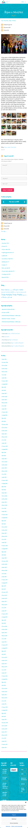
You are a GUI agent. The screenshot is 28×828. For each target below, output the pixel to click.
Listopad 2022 (4, 483)
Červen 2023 (4, 461)
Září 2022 (4, 489)
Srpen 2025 (4, 393)
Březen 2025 (4, 402)
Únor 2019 (4, 607)
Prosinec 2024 (5, 412)
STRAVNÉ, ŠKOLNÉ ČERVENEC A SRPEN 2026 (11, 315)
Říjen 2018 (4, 620)
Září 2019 (4, 589)
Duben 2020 (4, 567)
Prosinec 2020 (5, 545)
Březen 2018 (4, 635)
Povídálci (3, 265)
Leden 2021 (4, 542)
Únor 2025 (4, 406)
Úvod (2, 20)
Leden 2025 (4, 409)
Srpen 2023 (4, 458)
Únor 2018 (4, 639)
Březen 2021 (4, 536)
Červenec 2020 (5, 561)
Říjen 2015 (4, 713)
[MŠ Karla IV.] (6, 2)
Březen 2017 (4, 666)
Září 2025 (4, 390)
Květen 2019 (4, 598)
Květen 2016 (4, 691)
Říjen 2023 (4, 452)
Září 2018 (4, 623)
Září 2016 (4, 685)
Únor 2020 (4, 573)
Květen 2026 (4, 368)
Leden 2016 (4, 704)
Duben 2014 (4, 747)
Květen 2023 (4, 465)
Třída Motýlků (13, 147)
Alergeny (11, 290)
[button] (26, 802)
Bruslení (3, 246)
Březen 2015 (4, 735)
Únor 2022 (4, 508)
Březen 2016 (4, 698)
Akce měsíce (5, 289)
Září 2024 (4, 421)
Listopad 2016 (4, 679)
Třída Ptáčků (17, 294)
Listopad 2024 (4, 415)
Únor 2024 (4, 440)
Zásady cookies (8, 826)
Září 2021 (4, 524)
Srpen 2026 (4, 359)
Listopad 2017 (4, 648)
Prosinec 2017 (5, 645)
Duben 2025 (4, 399)
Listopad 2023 (4, 449)
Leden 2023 (4, 477)
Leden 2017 (4, 673)
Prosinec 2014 (4, 744)
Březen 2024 (4, 437)
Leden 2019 (4, 611)
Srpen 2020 (4, 558)
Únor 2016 (4, 701)
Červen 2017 (4, 657)
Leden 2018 (4, 642)
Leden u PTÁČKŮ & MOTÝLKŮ (14, 333)
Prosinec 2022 (5, 480)
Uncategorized (5, 274)
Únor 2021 (4, 539)
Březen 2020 (4, 570)
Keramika (8, 292)
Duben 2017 (4, 663)
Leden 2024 (4, 443)
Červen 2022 (4, 496)
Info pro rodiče (7, 147)
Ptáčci (15, 292)
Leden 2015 (4, 741)
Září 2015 (4, 716)
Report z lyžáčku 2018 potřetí (17, 343)
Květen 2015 (4, 729)
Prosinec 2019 (4, 579)
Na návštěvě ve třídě (6, 259)
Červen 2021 (4, 527)
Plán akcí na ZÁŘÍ (14, 202)
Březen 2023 (4, 471)
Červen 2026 (4, 365)
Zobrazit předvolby (14, 823)
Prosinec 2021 (5, 514)
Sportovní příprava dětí (21, 292)
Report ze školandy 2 (13, 340)
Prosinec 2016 (4, 676)
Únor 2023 (4, 474)
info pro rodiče (5, 249)
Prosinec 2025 (5, 381)
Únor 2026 (4, 375)
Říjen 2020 (4, 552)
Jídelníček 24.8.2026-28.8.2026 (8, 309)
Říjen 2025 (4, 387)
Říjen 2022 (4, 486)
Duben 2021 (4, 533)
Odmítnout (14, 819)
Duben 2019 (4, 601)
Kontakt (23, 784)
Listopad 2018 (4, 617)
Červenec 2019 (5, 592)
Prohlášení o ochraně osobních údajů (16, 826)
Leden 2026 (4, 378)
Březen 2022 (4, 505)
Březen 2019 (4, 604)
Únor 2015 (4, 738)
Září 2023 (4, 455)
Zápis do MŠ (4, 277)
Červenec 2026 (5, 362)
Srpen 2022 (4, 493)
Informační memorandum (24, 778)
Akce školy (6, 20)
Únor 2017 (4, 670)
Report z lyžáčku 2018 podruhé (17, 346)
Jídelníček (3, 292)
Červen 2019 (4, 595)
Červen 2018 (4, 626)
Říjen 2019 (4, 586)
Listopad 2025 (4, 384)
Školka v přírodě (7, 297)
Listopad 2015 (4, 710)
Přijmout (14, 815)
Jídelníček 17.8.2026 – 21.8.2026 (8, 318)
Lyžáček (3, 255)
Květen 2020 (4, 564)
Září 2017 (4, 654)
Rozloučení (7, 336)
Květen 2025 (4, 396)
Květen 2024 (4, 430)
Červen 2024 (4, 427)
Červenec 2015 (5, 722)
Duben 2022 (4, 502)
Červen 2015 (4, 725)
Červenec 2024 (5, 424)
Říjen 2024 (4, 418)
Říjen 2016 (4, 682)
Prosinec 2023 (5, 446)
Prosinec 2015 (4, 707)
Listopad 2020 (4, 548)
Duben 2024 (4, 434)
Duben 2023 (4, 468)
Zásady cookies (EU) (22, 790)
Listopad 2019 (4, 583)
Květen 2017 (4, 660)
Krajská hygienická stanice (7, 252)
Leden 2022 (4, 511)
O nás (22, 774)
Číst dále (3, 231)
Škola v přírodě (5, 268)
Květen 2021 (4, 530)
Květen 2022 (4, 499)
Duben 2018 (4, 632)
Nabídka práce (4, 262)
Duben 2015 (4, 732)
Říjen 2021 (4, 520)
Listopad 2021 (4, 517)
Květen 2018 (4, 629)
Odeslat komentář (7, 190)
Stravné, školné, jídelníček (7, 271)
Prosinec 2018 (5, 614)
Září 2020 (4, 555)
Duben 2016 (4, 694)
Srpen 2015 (4, 719)
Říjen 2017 (4, 651)
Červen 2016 (4, 688)
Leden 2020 (4, 576)
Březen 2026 (4, 371)
